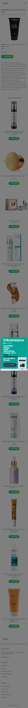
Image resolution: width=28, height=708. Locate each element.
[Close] (2, 338)
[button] (10, 365)
